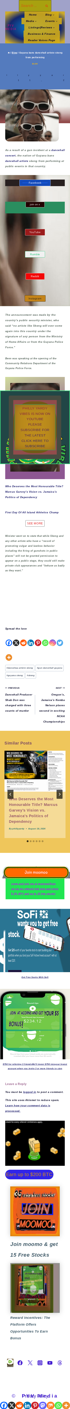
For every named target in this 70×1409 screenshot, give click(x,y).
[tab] (28, 841)
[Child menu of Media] (31, 21)
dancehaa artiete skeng (20, 668)
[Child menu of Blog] (50, 14)
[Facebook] (9, 639)
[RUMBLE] (10, 1363)
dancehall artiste (16, 160)
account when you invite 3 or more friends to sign (35, 1068)
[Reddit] (23, 639)
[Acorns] (35, 1288)
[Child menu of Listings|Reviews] (41, 27)
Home (33, 14)
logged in (29, 1091)
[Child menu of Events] (51, 21)
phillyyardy (18, 829)
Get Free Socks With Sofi (35, 977)
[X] (16, 639)
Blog (35, 64)
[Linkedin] (30, 639)
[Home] (9, 52)
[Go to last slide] (10, 794)
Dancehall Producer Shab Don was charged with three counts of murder (18, 699)
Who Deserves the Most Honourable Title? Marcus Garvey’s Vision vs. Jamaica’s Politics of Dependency (34, 492)
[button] (35, 427)
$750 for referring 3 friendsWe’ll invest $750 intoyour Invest (35, 1064)
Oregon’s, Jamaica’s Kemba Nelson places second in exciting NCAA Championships (52, 705)
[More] (9, 654)
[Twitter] (60, 639)
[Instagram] (52, 639)
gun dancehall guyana (49, 668)
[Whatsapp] (45, 639)
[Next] (60, 794)
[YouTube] (50, 1363)
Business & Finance (41, 33)
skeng (31, 675)
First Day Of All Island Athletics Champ (32, 512)
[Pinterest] (38, 639)
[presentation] (35, 771)
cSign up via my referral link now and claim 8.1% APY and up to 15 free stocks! (34, 888)
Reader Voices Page (41, 40)
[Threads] (60, 1363)
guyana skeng (15, 675)
